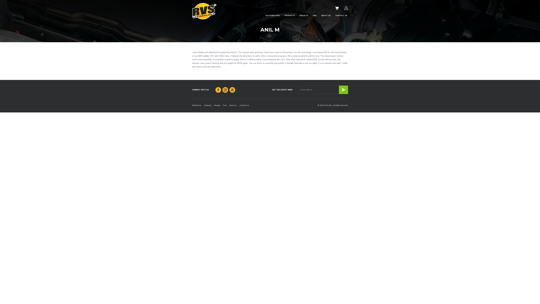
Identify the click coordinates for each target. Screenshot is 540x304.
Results (304, 15)
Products (290, 15)
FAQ (315, 15)
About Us (326, 15)
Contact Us (341, 15)
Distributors (273, 15)
